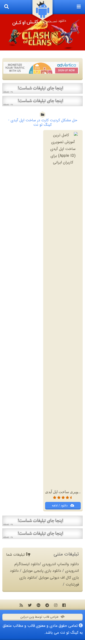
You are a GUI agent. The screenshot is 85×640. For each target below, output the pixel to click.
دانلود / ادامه (60, 505)
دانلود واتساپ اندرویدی (60, 564)
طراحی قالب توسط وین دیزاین (40, 617)
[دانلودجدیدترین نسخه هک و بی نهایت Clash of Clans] (42, 32)
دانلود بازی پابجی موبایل (42, 571)
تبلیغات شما (16, 555)
